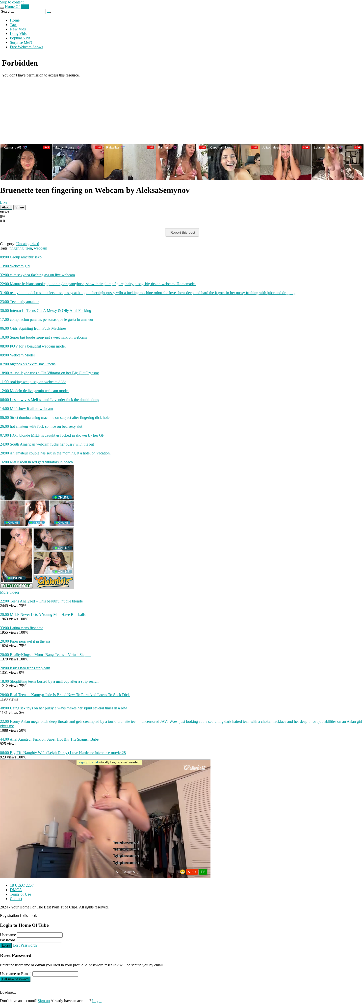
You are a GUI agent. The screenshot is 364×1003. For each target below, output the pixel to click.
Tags (13, 25)
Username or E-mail (15, 974)
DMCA (16, 890)
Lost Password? (25, 945)
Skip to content (12, 2)
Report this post (182, 232)
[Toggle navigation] (2, 8)
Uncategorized (27, 244)
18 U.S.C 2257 (22, 885)
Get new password (15, 979)
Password (7, 940)
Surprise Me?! (21, 42)
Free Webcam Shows (26, 47)
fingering (16, 248)
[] (49, 12)
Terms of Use (20, 894)
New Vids (18, 29)
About (6, 207)
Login (6, 945)
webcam (40, 248)
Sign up (44, 1001)
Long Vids (18, 33)
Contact (16, 899)
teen (29, 248)
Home (15, 20)
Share (19, 207)
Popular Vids (20, 38)
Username (8, 935)
